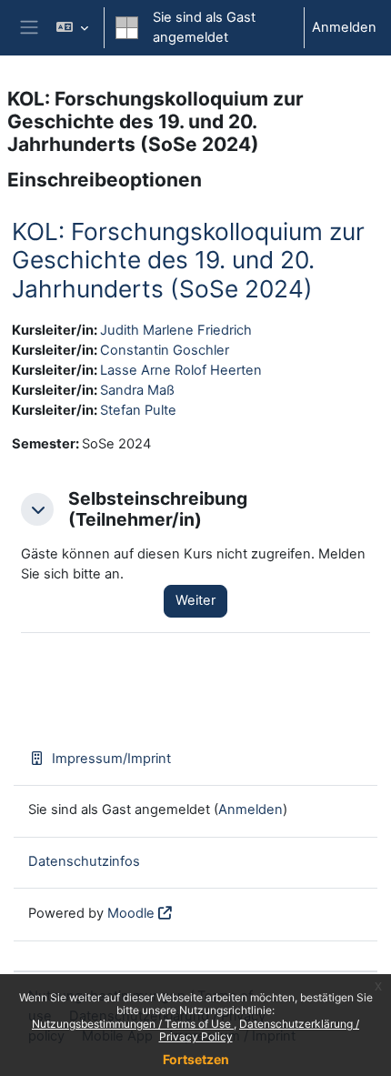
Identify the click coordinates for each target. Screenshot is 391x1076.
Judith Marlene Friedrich (176, 330)
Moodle (131, 913)
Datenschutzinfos (84, 861)
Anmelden (344, 27)
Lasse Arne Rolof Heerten (181, 370)
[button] (71, 27)
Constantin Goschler (164, 350)
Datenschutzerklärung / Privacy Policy (259, 1030)
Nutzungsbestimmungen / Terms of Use (133, 1024)
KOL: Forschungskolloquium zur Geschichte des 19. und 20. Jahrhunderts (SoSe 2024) (188, 260)
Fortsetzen (196, 1059)
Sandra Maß (137, 390)
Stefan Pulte (138, 410)
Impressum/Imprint (111, 758)
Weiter (195, 600)
